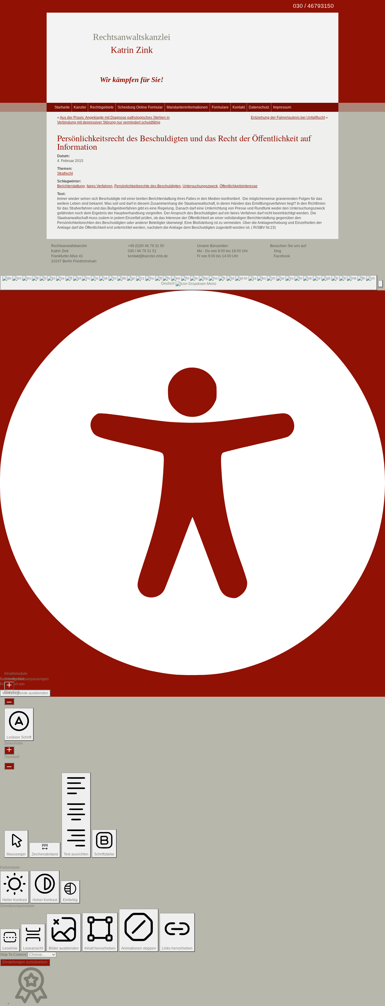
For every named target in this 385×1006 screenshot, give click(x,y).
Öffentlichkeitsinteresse (238, 186)
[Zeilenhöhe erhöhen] (9, 750)
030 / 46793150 (312, 6)
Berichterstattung (71, 186)
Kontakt (239, 107)
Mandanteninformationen (187, 107)
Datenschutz (259, 107)
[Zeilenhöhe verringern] (9, 766)
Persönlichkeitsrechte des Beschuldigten (147, 186)
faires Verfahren (99, 186)
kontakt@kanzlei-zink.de (147, 256)
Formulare (220, 107)
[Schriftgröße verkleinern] (9, 701)
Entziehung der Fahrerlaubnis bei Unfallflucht (288, 117)
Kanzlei (80, 107)
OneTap (32, 684)
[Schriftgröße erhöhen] (9, 686)
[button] (380, 283)
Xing (277, 251)
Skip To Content (13, 954)
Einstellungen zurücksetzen (25, 962)
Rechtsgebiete (102, 107)
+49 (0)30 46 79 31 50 (145, 246)
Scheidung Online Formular (140, 107)
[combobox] (188, 282)
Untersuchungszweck (200, 186)
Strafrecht (65, 173)
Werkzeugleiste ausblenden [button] (25, 693)
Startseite (62, 107)
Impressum (282, 107)
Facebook (281, 256)
